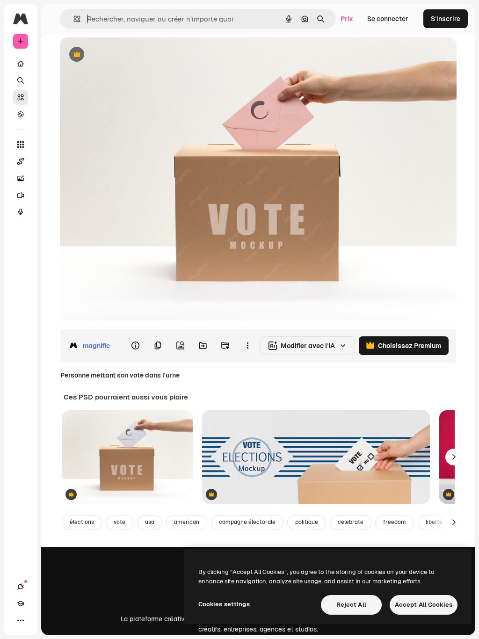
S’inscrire (445, 19)
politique (306, 522)
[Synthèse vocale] (20, 211)
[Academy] (20, 603)
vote (119, 522)
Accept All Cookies (423, 605)
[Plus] (20, 620)
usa (149, 522)
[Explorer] (20, 114)
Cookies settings (224, 604)
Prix (347, 19)
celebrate (350, 522)
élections (82, 522)
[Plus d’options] (247, 345)
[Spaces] (20, 161)
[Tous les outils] (20, 144)
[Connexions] (20, 586)
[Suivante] (453, 457)
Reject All (351, 605)
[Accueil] (20, 63)
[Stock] (20, 97)
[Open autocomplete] (73, 18)
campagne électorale (247, 522)
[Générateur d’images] (20, 178)
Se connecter (387, 19)
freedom (394, 522)
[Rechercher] (20, 80)
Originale (122, 55)
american (186, 522)
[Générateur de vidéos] (20, 195)
